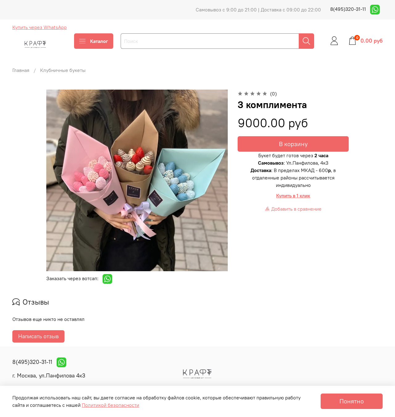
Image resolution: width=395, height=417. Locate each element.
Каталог (99, 41)
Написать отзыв (38, 336)
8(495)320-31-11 (348, 9)
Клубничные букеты (62, 70)
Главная (20, 70)
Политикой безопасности (110, 405)
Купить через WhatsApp (39, 27)
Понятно (351, 401)
